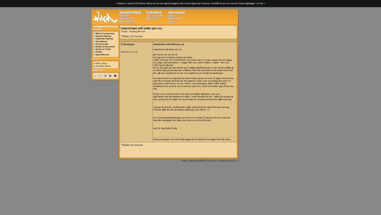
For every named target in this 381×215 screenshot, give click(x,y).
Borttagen (129, 44)
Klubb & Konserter (105, 46)
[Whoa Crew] (171, 17)
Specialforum (102, 54)
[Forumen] (154, 14)
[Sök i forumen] (154, 17)
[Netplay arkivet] (124, 16)
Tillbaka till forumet (132, 36)
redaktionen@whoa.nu (228, 161)
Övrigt (98, 52)
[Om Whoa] (176, 14)
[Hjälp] (171, 22)
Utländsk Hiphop (104, 38)
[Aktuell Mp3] (126, 19)
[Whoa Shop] (175, 19)
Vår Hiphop (101, 41)
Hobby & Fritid (103, 49)
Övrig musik (101, 44)
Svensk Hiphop (103, 36)
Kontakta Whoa (103, 66)
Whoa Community (104, 33)
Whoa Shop (101, 63)
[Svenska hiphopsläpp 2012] (128, 22)
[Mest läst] (152, 19)
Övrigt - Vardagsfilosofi (133, 31)
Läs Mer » (260, 3)
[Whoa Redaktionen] (130, 14)
